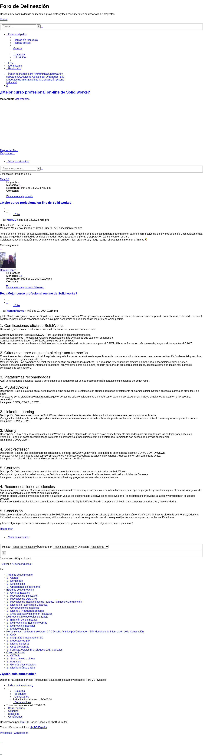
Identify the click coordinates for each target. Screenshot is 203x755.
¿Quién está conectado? (18, 673)
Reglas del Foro (9, 150)
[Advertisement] (101, 125)
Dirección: (84, 546)
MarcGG (4, 179)
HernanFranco (8, 270)
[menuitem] (25, 40)
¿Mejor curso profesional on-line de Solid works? (45, 92)
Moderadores (22, 99)
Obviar (3, 19)
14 (20, 275)
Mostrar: (7, 546)
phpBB (23, 722)
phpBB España (38, 727)
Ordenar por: (45, 546)
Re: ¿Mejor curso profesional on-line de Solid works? (38, 293)
